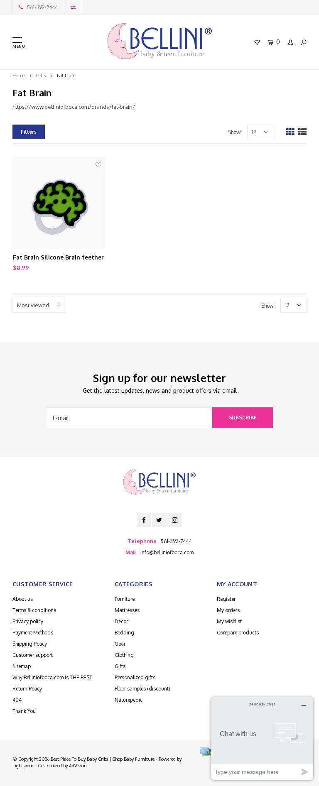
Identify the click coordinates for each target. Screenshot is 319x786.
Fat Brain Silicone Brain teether (58, 257)
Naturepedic (128, 700)
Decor (121, 621)
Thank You (24, 711)
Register (226, 599)
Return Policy (27, 689)
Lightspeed (23, 766)
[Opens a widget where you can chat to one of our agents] (262, 738)
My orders (228, 610)
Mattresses (127, 610)
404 (17, 700)
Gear (120, 644)
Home (18, 75)
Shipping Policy (29, 644)
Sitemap (21, 666)
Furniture (125, 599)
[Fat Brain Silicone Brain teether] (59, 203)
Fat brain (66, 75)
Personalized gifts (135, 677)
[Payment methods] (205, 751)
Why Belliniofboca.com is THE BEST (52, 677)
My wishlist (229, 621)
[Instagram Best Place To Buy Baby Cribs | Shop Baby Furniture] (174, 520)
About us (22, 599)
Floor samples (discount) (142, 689)
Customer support (32, 655)
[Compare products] (73, 7)
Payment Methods (32, 632)
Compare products (238, 632)
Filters (29, 132)
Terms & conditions (34, 610)
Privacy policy (27, 621)
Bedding (124, 632)
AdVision (78, 766)
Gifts (41, 75)
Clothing (124, 655)
